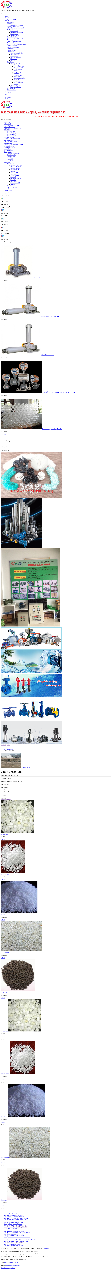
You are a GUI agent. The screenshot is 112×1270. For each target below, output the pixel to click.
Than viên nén (14, 56)
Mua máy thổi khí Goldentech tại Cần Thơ (15, 1219)
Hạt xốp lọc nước (5, 874)
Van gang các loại (15, 63)
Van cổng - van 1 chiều (20, 65)
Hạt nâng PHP (4, 914)
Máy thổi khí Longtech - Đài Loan (50, 316)
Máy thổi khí (10, 23)
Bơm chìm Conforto (12, 37)
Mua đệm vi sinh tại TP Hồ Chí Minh (13, 1222)
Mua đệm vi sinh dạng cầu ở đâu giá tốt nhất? (15, 1227)
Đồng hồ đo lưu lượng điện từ (15, 38)
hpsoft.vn (12, 1268)
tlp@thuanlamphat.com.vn (11, 1262)
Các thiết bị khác (11, 90)
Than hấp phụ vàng (15, 57)
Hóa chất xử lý (11, 88)
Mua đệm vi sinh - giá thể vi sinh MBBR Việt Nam (17, 1237)
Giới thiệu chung (11, 19)
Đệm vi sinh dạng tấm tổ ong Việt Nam (52, 429)
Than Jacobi (13, 59)
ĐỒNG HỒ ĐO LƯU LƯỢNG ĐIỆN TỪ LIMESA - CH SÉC (58, 392)
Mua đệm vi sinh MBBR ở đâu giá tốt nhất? (15, 1225)
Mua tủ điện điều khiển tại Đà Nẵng (13, 1215)
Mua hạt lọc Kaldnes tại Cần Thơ (12, 1244)
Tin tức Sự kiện (8, 92)
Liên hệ (6, 98)
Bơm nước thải (14, 31)
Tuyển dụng (7, 95)
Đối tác (6, 94)
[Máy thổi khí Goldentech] (21, 355)
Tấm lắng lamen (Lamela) (14, 41)
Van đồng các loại (15, 85)
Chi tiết (3, 839)
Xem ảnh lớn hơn (26, 767)
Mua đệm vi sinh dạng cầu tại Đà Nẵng (14, 1235)
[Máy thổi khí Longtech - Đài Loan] (21, 316)
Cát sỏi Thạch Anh (5, 745)
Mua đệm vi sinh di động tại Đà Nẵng (14, 1245)
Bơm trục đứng (14, 34)
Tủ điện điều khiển (12, 45)
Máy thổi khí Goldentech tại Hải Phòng (14, 1216)
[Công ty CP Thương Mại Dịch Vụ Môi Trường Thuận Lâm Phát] (7, 8)
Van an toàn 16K (18, 69)
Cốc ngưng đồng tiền (19, 78)
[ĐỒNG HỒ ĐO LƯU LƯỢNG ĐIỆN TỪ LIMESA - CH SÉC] (21, 392)
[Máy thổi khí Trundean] (17, 277)
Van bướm (16, 73)
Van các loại (10, 62)
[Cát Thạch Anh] (29, 1157)
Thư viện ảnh (7, 97)
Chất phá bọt (10, 48)
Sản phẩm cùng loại (6, 799)
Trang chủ (6, 16)
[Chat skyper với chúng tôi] (3, 199)
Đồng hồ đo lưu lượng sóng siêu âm (16, 44)
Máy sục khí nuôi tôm (13, 26)
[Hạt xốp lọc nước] (22, 1073)
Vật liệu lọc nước (11, 50)
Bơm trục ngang (14, 35)
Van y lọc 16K (17, 72)
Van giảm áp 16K (18, 67)
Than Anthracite (14, 54)
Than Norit (13, 60)
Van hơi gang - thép (19, 66)
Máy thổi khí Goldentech (16, 25)
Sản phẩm (6, 20)
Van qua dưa (17, 81)
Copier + (46, 1248)
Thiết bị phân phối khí (13, 47)
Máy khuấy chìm (11, 39)
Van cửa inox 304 (18, 82)
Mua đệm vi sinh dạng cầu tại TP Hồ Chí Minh (16, 1241)
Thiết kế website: (5, 1268)
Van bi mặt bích (18, 75)
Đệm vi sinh (10, 22)
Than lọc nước (11, 51)
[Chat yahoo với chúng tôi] (1, 199)
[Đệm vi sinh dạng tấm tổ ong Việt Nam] (21, 429)
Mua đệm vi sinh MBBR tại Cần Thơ (13, 1242)
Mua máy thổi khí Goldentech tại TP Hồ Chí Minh (17, 1232)
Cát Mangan (4, 992)
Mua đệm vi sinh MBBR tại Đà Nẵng (13, 1234)
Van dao (16, 70)
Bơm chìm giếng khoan (16, 32)
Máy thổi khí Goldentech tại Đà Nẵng (14, 1231)
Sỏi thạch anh (4, 834)
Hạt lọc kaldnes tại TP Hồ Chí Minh (13, 1213)
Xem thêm (3, 434)
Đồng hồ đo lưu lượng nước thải (15, 28)
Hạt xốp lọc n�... (5, 1073)
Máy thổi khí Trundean (40, 277)
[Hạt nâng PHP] (26, 1116)
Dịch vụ (6, 91)
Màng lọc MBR (11, 42)
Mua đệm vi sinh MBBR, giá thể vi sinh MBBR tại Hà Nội (19, 1239)
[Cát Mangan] (24, 1200)
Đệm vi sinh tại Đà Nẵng (10, 1228)
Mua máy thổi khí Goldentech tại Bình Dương (16, 1218)
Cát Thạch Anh (5, 952)
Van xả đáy (17, 76)
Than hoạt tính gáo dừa (16, 53)
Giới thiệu (6, 17)
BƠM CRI (10, 29)
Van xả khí (16, 79)
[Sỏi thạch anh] (24, 1031)
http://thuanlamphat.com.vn (12, 1265)
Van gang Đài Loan (15, 87)
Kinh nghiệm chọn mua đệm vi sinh (13, 1224)
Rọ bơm (16, 84)
